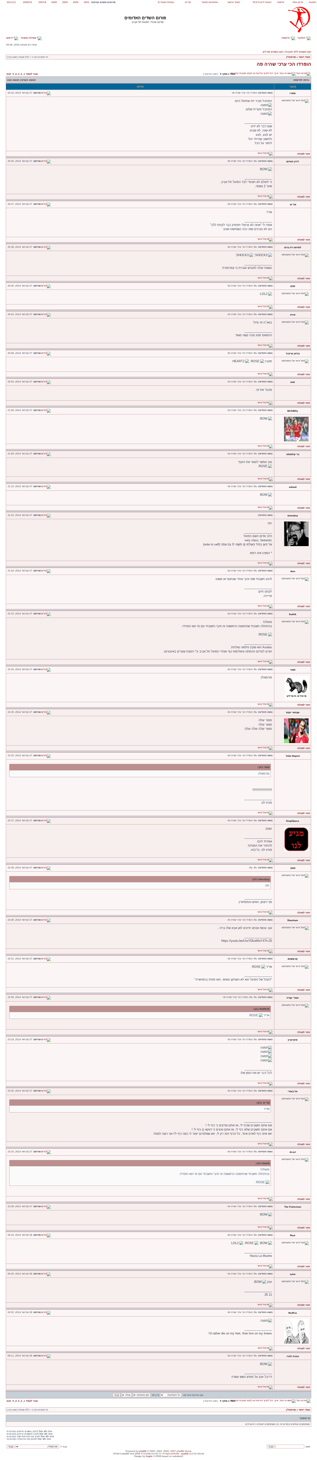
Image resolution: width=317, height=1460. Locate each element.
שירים (188, 2)
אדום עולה (297, 2)
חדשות (280, 2)
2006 (54, 2)
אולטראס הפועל (210, 2)
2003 (86, 2)
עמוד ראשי (304, 57)
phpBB (142, 1451)
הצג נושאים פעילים (273, 51)
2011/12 (11, 2)
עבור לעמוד (32, 74)
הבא (8, 74)
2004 (75, 2)
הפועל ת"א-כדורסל (262, 2)
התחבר (301, 37)
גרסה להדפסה (301, 80)
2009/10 (27, 2)
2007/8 (42, 2)
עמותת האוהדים (166, 2)
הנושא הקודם (28, 80)
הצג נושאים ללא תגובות (298, 51)
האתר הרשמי (233, 2)
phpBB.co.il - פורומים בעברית (178, 1453)
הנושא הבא (13, 80)
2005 (65, 2)
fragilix (149, 1456)
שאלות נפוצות (29, 37)
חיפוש (9, 37)
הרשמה (286, 37)
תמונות (312, 2)
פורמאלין (291, 57)
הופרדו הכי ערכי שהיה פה (284, 64)
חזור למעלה (303, 154)
